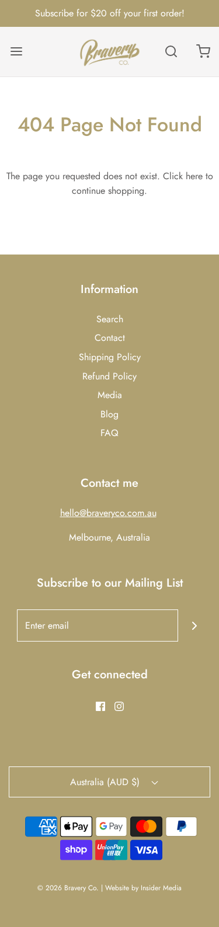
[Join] (194, 625)
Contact (110, 337)
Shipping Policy (110, 357)
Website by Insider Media (143, 888)
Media (110, 395)
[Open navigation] (16, 52)
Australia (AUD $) (106, 782)
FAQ (109, 433)
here (194, 176)
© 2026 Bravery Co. (68, 888)
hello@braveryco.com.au (108, 513)
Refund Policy (109, 376)
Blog (109, 414)
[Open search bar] (171, 52)
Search (109, 319)
